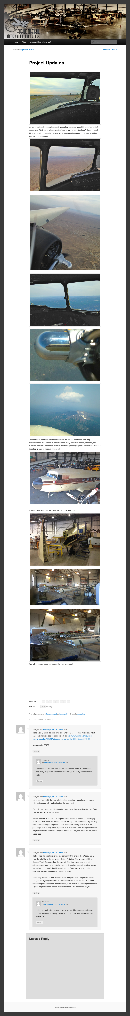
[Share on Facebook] (47, 701)
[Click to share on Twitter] (50, 701)
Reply (36, 751)
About (24, 42)
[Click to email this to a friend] (43, 701)
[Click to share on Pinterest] (54, 701)
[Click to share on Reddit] (68, 701)
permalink (81, 714)
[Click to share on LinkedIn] (61, 701)
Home (16, 42)
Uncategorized (51, 714)
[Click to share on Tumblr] (64, 701)
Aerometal (63, 714)
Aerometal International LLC (40, 42)
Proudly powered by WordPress (65, 1007)
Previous (105, 49)
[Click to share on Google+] (57, 701)
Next (114, 49)
